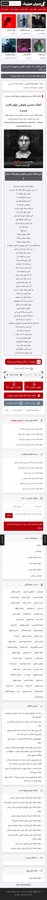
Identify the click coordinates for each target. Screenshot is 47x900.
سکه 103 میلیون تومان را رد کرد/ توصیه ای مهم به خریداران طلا (23, 715)
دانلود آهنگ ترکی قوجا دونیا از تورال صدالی (25, 798)
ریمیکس (38, 551)
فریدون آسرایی (26, 636)
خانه (41, 84)
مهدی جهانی (17, 680)
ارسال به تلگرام (30, 403)
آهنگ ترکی (33, 9)
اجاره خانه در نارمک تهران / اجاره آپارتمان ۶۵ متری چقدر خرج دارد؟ (23, 770)
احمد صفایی (39, 686)
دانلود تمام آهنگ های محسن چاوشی (21, 395)
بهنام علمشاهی (12, 647)
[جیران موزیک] (34, 3)
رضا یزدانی (13, 625)
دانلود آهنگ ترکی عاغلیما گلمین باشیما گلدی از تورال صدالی (24, 837)
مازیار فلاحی (27, 614)
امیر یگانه (29, 686)
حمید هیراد (16, 669)
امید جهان (39, 680)
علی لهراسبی (31, 608)
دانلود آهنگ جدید (36, 115)
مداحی (38, 545)
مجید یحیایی (38, 636)
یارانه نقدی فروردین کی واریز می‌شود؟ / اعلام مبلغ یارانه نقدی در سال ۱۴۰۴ (23, 779)
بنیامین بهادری (24, 625)
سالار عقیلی (12, 641)
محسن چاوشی (16, 592)
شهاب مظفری (38, 652)
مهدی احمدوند (38, 597)
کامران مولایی (15, 603)
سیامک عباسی (28, 680)
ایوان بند (27, 675)
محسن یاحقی (13, 630)
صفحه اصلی (42, 9)
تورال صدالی (26, 597)
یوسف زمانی (27, 669)
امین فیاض (23, 647)
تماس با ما (4, 9)
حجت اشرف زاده (25, 664)
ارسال (9, 515)
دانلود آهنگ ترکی (35, 569)
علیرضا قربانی (38, 697)
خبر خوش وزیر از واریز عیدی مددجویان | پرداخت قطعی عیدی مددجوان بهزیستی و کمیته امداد (24, 762)
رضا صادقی (30, 619)
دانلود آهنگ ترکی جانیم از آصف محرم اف (26, 820)
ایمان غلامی (39, 658)
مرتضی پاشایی (38, 664)
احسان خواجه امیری (25, 641)
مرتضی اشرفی (38, 630)
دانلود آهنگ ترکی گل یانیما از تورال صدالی (26, 816)
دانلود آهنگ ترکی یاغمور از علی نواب (28, 843)
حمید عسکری (38, 603)
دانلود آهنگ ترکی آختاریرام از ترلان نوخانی (26, 848)
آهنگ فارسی (23, 9)
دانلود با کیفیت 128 (13, 387)
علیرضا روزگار (39, 691)
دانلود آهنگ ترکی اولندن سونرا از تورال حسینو (24, 825)
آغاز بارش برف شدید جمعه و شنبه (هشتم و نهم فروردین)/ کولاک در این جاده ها (24, 732)
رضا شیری (10, 686)
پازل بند (16, 636)
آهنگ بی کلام (36, 576)
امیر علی (40, 608)
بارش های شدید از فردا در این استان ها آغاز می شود (24, 724)
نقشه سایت (14, 9)
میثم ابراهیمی (38, 614)
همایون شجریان (28, 592)
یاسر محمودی (27, 691)
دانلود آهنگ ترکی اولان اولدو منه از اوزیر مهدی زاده (22, 802)
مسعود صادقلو (16, 675)
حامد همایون (27, 652)
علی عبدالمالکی (26, 630)
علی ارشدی (28, 658)
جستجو (5, 3)
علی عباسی (19, 686)
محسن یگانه (27, 603)
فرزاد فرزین (20, 619)
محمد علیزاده (17, 658)
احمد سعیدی (38, 669)
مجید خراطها (19, 608)
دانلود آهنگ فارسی (31, 84)
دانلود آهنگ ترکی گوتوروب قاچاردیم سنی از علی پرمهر (24, 809)
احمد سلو (40, 619)
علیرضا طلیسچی (37, 625)
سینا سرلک (13, 664)
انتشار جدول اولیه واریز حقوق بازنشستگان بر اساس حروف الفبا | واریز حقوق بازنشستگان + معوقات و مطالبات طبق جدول (23, 751)
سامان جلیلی (38, 641)
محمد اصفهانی (38, 675)
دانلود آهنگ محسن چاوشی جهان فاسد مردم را (23, 96)
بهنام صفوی (16, 652)
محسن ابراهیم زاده (36, 647)
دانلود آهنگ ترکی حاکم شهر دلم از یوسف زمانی (24, 830)
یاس (18, 691)
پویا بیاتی (40, 592)
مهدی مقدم (15, 597)
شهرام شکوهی (9, 691)
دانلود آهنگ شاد (35, 563)
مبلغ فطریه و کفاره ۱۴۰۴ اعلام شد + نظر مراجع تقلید (24, 741)
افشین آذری (16, 614)
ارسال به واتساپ (12, 403)
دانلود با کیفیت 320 (33, 387)
